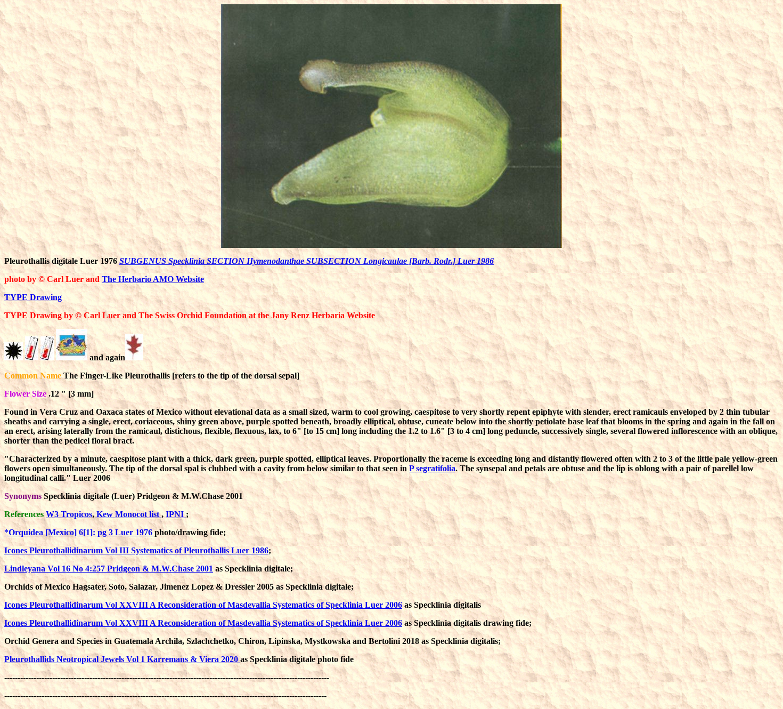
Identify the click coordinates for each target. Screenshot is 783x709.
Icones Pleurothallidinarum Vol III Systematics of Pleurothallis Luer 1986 (136, 550)
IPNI (176, 514)
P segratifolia (432, 468)
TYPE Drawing (33, 297)
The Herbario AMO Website (153, 279)
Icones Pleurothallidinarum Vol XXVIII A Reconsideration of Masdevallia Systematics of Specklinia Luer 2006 (203, 604)
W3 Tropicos (69, 514)
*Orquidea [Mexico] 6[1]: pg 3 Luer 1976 (79, 532)
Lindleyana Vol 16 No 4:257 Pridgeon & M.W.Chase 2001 (108, 568)
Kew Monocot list (128, 514)
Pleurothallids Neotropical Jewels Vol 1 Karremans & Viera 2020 (122, 659)
